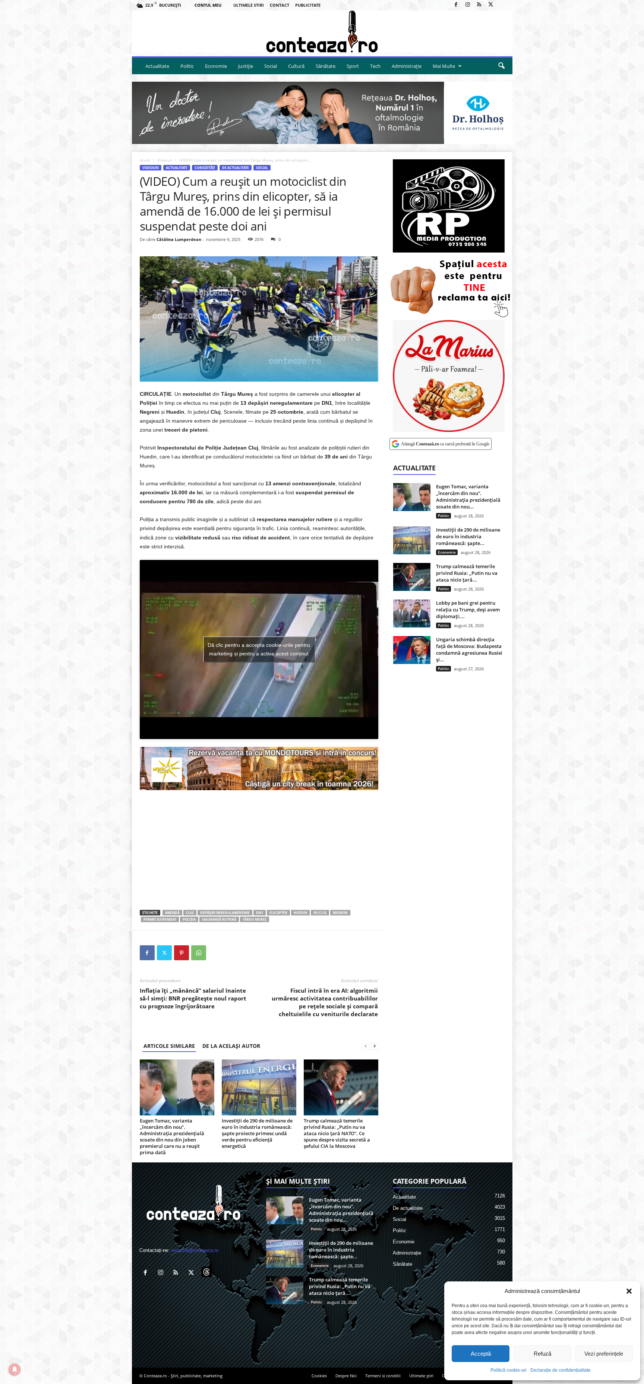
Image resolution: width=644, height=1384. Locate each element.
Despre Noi (346, 1375)
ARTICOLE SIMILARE (169, 1045)
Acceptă (481, 1353)
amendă (172, 912)
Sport (353, 66)
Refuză (542, 1353)
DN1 (259, 912)
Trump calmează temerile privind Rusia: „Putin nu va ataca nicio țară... (467, 573)
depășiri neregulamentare (225, 912)
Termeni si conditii (383, 1375)
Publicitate (308, 5)
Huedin (300, 912)
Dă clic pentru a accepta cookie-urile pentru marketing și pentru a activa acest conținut (259, 649)
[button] (629, 1291)
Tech (375, 66)
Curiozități (205, 167)
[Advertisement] (259, 850)
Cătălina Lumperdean (179, 239)
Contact (279, 5)
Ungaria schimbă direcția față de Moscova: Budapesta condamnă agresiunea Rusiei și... (469, 649)
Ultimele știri (421, 1375)
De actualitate (235, 167)
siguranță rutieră (219, 919)
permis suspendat (159, 919)
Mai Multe (444, 66)
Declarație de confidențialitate (560, 1370)
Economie (216, 66)
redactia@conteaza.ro (194, 1250)
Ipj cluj (319, 912)
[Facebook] (456, 5)
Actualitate (157, 66)
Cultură (296, 66)
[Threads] (502, 5)
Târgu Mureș (254, 919)
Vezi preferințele (603, 1353)
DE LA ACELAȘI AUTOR (231, 1045)
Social (270, 66)
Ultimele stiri (248, 5)
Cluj (190, 912)
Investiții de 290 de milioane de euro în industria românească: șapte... (468, 536)
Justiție (245, 66)
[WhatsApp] (198, 952)
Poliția (189, 919)
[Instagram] (467, 5)
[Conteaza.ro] (322, 31)
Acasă (145, 160)
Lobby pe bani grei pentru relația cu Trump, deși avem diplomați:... (468, 609)
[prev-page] (365, 1046)
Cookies (319, 1375)
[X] (490, 5)
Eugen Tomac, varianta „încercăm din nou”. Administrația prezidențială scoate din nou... (468, 496)
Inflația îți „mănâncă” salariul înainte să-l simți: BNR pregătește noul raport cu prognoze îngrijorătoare (193, 998)
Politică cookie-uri (508, 1370)
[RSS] (479, 5)
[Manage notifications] (14, 1369)
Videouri (164, 160)
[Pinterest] (181, 952)
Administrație (407, 66)
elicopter (278, 912)
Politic (187, 66)
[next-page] (374, 1046)
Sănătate (325, 66)
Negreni (340, 912)
